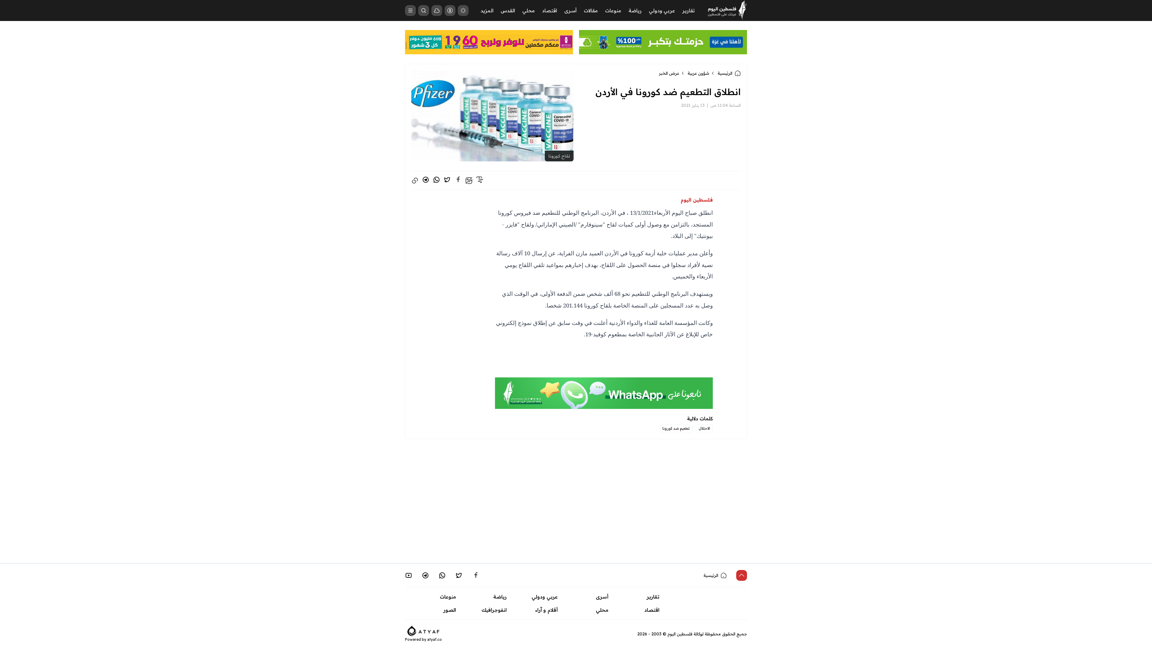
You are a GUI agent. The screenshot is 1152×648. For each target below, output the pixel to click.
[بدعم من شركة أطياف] (423, 630)
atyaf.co (434, 639)
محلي (528, 11)
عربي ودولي (662, 11)
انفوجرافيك (494, 610)
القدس (508, 11)
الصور (449, 610)
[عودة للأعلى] (741, 575)
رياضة (635, 11)
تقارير (688, 11)
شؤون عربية (698, 73)
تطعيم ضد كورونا (676, 428)
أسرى (570, 11)
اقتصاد (549, 11)
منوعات (613, 11)
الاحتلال (704, 428)
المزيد (487, 11)
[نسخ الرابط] (414, 180)
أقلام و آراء (546, 610)
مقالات (591, 11)
